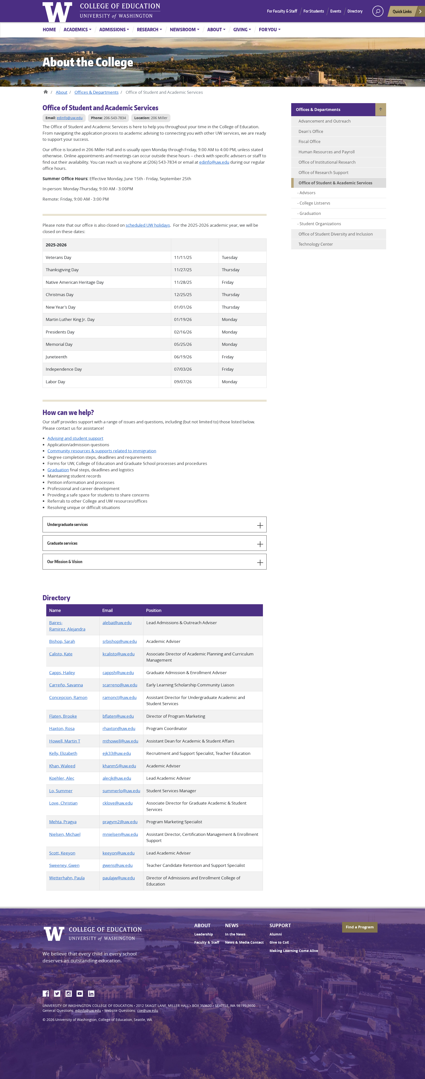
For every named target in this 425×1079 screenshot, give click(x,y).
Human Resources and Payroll (327, 152)
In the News (235, 934)
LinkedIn (93, 993)
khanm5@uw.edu (119, 766)
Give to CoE (279, 942)
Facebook (48, 993)
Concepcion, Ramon (68, 697)
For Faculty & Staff (282, 11)
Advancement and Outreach (325, 121)
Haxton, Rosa (62, 728)
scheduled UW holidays (148, 225)
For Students (314, 11)
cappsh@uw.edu (118, 672)
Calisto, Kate (61, 654)
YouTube (81, 993)
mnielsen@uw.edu (120, 834)
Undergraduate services (67, 524)
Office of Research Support (324, 172)
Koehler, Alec (61, 778)
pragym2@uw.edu (120, 822)
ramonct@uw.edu (120, 697)
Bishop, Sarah (62, 641)
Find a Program (360, 927)
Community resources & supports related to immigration (101, 451)
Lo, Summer (61, 790)
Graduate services (62, 543)
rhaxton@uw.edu (119, 728)
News (231, 925)
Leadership (203, 934)
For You (268, 29)
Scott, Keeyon (62, 853)
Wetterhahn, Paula (67, 878)
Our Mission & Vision (64, 561)
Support (280, 925)
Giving (240, 29)
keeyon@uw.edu (119, 853)
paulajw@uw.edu (119, 878)
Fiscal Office (309, 141)
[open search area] (377, 11)
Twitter (59, 993)
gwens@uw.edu (118, 865)
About (214, 29)
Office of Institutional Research (327, 162)
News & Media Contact (244, 942)
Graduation (58, 470)
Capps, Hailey (62, 672)
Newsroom (183, 29)
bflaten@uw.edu (118, 716)
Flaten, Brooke (63, 716)
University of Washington (59, 11)
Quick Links (402, 11)
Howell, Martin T (64, 741)
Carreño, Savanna (66, 685)
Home (49, 29)
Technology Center (316, 244)
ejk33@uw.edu (117, 753)
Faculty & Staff (206, 942)
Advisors (308, 192)
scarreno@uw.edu (120, 685)
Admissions (112, 29)
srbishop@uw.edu (120, 641)
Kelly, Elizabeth (63, 753)
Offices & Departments (97, 92)
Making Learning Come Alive (294, 950)
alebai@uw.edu (117, 622)
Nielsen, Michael (64, 834)
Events (335, 11)
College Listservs (315, 203)
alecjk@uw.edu (117, 778)
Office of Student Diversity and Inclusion (336, 234)
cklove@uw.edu (118, 803)
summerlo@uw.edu (121, 790)
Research (147, 29)
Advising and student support (75, 438)
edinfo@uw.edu (70, 117)
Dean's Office (311, 131)
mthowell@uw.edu (120, 741)
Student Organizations (320, 223)
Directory (355, 11)
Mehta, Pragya (62, 822)
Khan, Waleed (62, 766)
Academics (76, 29)
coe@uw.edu (147, 1010)
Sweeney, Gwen (64, 865)
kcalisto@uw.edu (119, 654)
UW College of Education (120, 11)
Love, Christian (63, 803)
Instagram (70, 993)
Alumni (276, 934)
